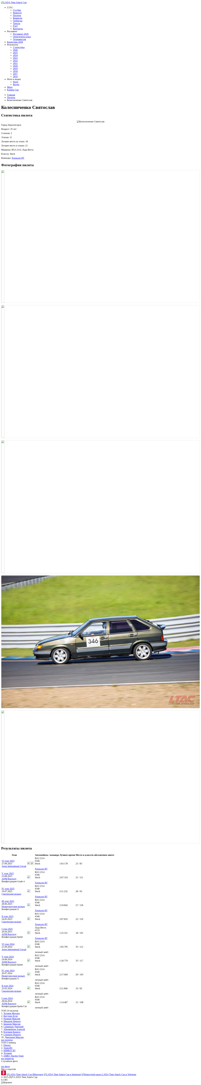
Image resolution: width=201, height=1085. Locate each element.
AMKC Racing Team (13, 1056)
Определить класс (22, 36)
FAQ (15, 26)
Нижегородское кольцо (13, 906)
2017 (15, 74)
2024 (15, 55)
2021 (15, 63)
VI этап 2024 (8, 944)
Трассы (16, 23)
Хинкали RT (18, 158)
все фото (5, 1066)
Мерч (10, 87)
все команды (7, 1058)
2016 (15, 76)
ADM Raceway (9, 879)
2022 (15, 60)
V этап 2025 (8, 873)
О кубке (17, 10)
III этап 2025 (8, 901)
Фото (15, 82)
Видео (16, 84)
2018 (15, 71)
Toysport (8, 1053)
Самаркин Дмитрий (14, 1026)
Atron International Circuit (14, 866)
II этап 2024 (7, 985)
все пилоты (7, 1040)
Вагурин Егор (11, 1016)
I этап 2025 (7, 929)
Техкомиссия (19, 39)
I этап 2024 (7, 998)
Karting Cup (13, 90)
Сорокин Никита (12, 1034)
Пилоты (17, 15)
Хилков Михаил (12, 1013)
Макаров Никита (12, 1021)
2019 (15, 68)
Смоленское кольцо (11, 894)
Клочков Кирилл (12, 1032)
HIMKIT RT (10, 1050)
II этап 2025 (7, 916)
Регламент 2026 (21, 34)
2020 (15, 66)
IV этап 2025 (8, 888)
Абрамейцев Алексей (14, 1029)
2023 (15, 58)
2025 (15, 52)
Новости (17, 13)
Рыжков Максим (12, 1018)
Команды (17, 18)
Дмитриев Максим (14, 1037)
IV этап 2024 (8, 970)
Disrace (7, 1045)
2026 (15, 50)
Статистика (19, 47)
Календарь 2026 (15, 42)
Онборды (17, 20)
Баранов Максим (12, 1024)
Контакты (18, 28)
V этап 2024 (8, 956)
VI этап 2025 (8, 861)
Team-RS (8, 1048)
